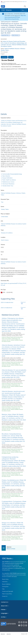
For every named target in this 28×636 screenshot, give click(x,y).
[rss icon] (26, 625)
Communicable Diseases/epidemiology (12, 174)
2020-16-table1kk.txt (6, 307)
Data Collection (6, 176)
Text (2, 202)
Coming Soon (5, 586)
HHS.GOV (3, 634)
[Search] (25, 6)
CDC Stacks (7, 558)
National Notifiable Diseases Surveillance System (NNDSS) (13, 262)
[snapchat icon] (24, 625)
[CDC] (3, 6)
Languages (4, 613)
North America (4, 240)
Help (3, 589)
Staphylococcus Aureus (8, 182)
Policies (3, 609)
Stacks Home (5, 579)
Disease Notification (7, 178)
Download (4, 57)
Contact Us (4, 596)
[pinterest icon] (21, 625)
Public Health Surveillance (9, 180)
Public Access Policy (7, 594)
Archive (3, 617)
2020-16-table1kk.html (7, 302)
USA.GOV (9, 634)
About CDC (4, 606)
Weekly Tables (5, 209)
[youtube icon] (19, 625)
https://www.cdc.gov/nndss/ (12, 19)
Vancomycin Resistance (8, 184)
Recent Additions (6, 584)
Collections (4, 581)
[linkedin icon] (26, 622)
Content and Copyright (7, 591)
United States (4, 216)
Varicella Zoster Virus (7, 186)
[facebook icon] (19, 622)
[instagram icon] (24, 622)
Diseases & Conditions (7, 233)
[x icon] (21, 622)
